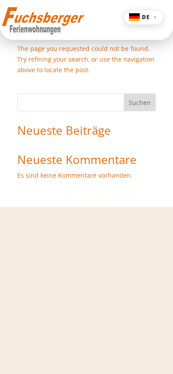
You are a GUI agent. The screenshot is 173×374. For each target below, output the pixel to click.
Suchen (140, 102)
